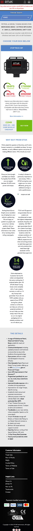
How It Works (10, 458)
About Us (9, 481)
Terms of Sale (10, 468)
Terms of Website (11, 466)
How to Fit (9, 487)
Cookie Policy (10, 463)
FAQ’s (8, 460)
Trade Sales (9, 455)
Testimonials (9, 489)
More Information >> (16, 116)
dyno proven (16, 367)
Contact (8, 492)
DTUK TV (9, 484)
